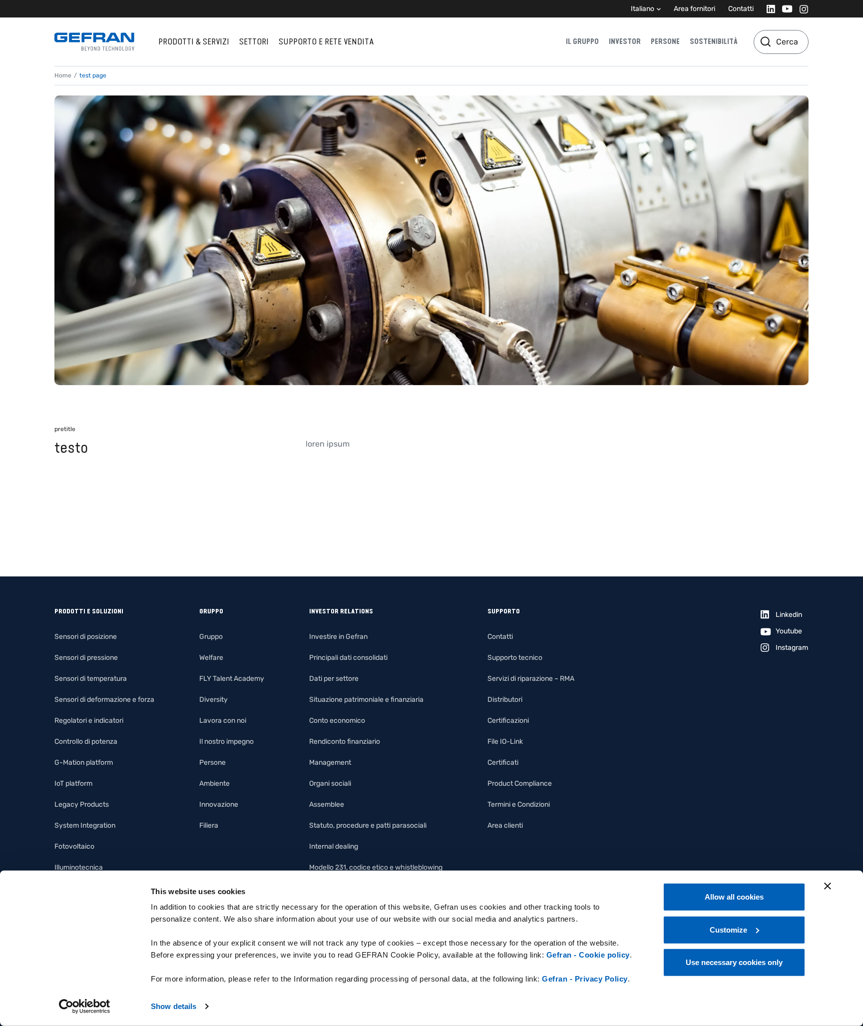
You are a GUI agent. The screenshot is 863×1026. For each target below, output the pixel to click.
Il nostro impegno (226, 741)
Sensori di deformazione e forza (104, 699)
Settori (254, 41)
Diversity (213, 699)
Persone (665, 41)
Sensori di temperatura (90, 678)
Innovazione (218, 804)
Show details (173, 1006)
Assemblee (326, 804)
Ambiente (214, 783)
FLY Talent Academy (231, 678)
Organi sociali (330, 783)
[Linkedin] (768, 8)
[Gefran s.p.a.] (94, 41)
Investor (625, 41)
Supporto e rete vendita (326, 41)
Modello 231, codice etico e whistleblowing (375, 867)
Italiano (642, 8)
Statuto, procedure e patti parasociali (368, 825)
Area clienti (505, 825)
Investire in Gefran (338, 636)
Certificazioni (508, 720)
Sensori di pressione (86, 657)
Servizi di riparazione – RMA (530, 678)
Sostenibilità (714, 41)
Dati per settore (334, 678)
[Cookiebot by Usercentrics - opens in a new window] (84, 1006)
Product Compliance (519, 783)
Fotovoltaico (74, 846)
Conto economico (337, 720)
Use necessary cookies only (734, 962)
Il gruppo (582, 41)
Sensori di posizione (85, 636)
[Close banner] (827, 886)
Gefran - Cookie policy (588, 955)
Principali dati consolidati (348, 657)
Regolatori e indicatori (88, 720)
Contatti (741, 8)
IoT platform (73, 783)
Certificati (502, 762)
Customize (728, 929)
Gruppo (211, 636)
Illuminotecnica (78, 867)
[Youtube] (784, 8)
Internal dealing (333, 846)
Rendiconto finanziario (344, 741)
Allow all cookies (734, 897)
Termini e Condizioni (518, 804)
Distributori (504, 699)
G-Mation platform (83, 762)
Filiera (208, 825)
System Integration (84, 825)
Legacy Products (81, 804)
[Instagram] (801, 8)
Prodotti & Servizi (193, 41)
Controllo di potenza (85, 741)
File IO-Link (505, 741)
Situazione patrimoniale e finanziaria (366, 699)
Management (330, 762)
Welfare (211, 657)
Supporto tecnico (514, 657)
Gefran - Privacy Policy (585, 979)
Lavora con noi (222, 720)
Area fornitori (694, 8)
